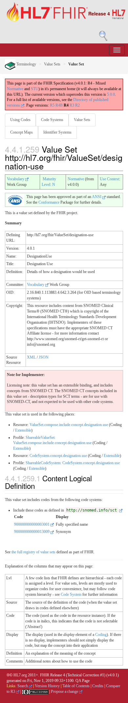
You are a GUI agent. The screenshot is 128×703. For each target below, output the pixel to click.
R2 (77, 105)
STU (34, 89)
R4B (59, 105)
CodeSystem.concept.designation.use (58, 455)
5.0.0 (111, 94)
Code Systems (52, 119)
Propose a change (65, 691)
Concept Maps (21, 132)
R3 (72, 105)
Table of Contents (76, 686)
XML (31, 357)
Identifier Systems (57, 132)
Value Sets (52, 64)
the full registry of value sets (33, 552)
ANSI (97, 196)
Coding (101, 634)
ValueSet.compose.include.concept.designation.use (69, 424)
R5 (52, 105)
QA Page (82, 680)
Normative (15, 89)
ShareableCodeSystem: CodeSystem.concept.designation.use (73, 463)
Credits (97, 686)
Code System (71, 594)
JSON (44, 357)
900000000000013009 (32, 531)
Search (23, 686)
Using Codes (20, 119)
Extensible (23, 430)
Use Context (109, 179)
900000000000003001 (32, 524)
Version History (47, 686)
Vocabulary (16, 179)
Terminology (25, 64)
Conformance (48, 202)
